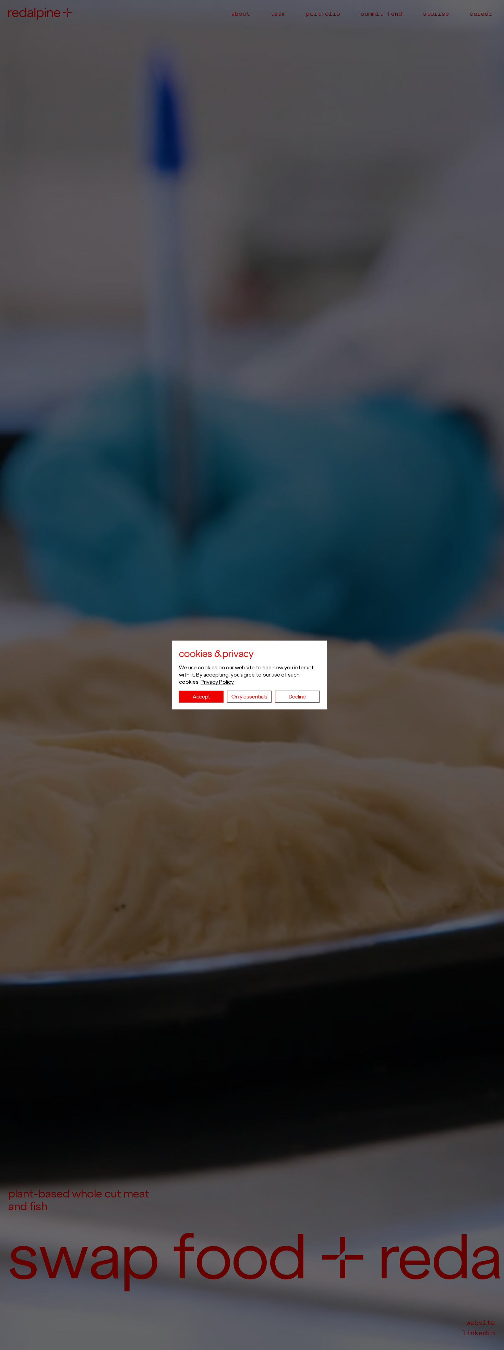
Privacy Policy (217, 682)
